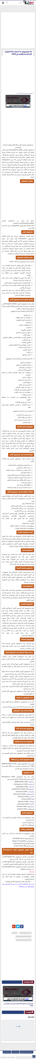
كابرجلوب (31, 787)
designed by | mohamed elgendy (8, 1057)
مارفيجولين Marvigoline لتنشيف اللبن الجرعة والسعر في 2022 (18, 1004)
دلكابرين (31, 796)
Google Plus (14, 926)
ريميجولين (31, 782)
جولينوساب (31, 791)
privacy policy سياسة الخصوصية (27, 1052)
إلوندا (32, 799)
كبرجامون (31, 784)
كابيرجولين (14, 932)
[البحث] (7, 2)
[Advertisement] (18, 30)
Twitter (18, 926)
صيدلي (22, 172)
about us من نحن (15, 1052)
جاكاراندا (31, 804)
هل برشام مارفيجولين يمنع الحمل (23, 936)
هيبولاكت (31, 801)
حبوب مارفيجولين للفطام (25, 932)
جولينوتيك (31, 789)
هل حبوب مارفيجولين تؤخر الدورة (23, 939)
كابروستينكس (30, 794)
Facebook (22, 926)
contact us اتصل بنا (6, 1052)
